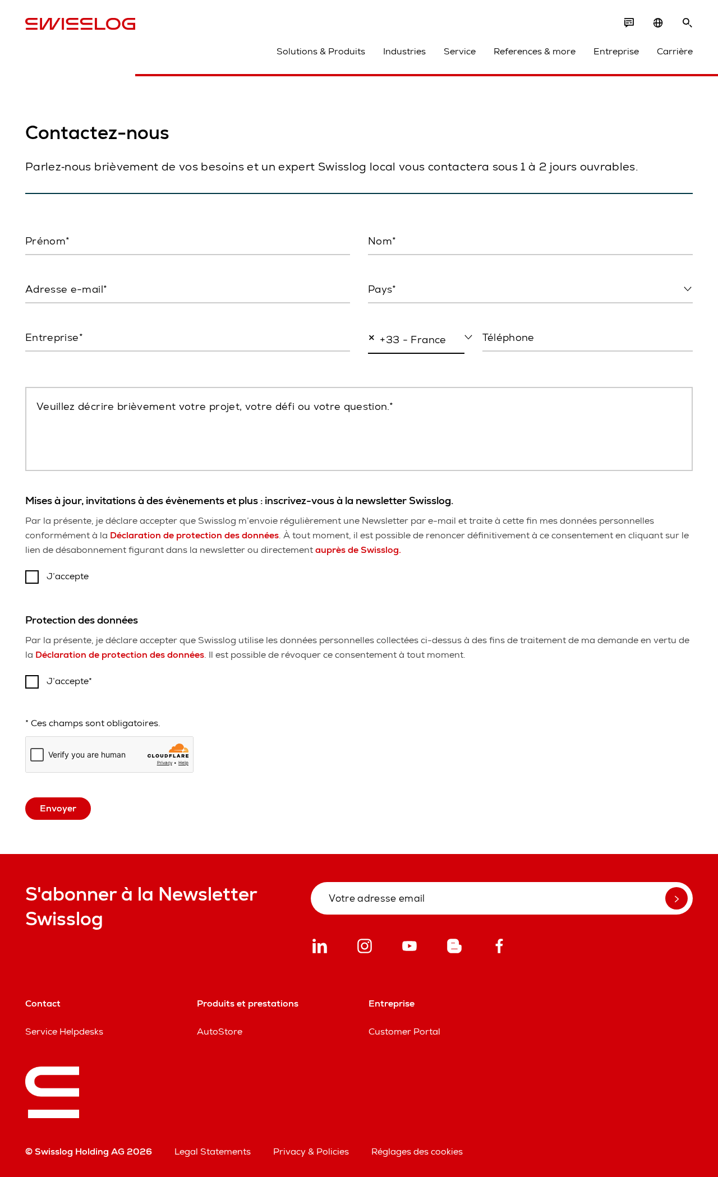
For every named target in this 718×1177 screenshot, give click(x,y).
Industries (404, 51)
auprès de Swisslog (358, 550)
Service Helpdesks (64, 1031)
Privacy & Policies (311, 1151)
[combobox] (530, 289)
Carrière (675, 51)
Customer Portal (404, 1031)
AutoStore (219, 1031)
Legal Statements (212, 1151)
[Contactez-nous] (628, 23)
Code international (402, 364)
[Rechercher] (687, 23)
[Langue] (658, 23)
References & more (535, 51)
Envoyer (58, 808)
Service (460, 51)
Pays (377, 313)
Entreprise (616, 51)
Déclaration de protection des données (194, 535)
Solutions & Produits (321, 51)
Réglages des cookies (417, 1151)
